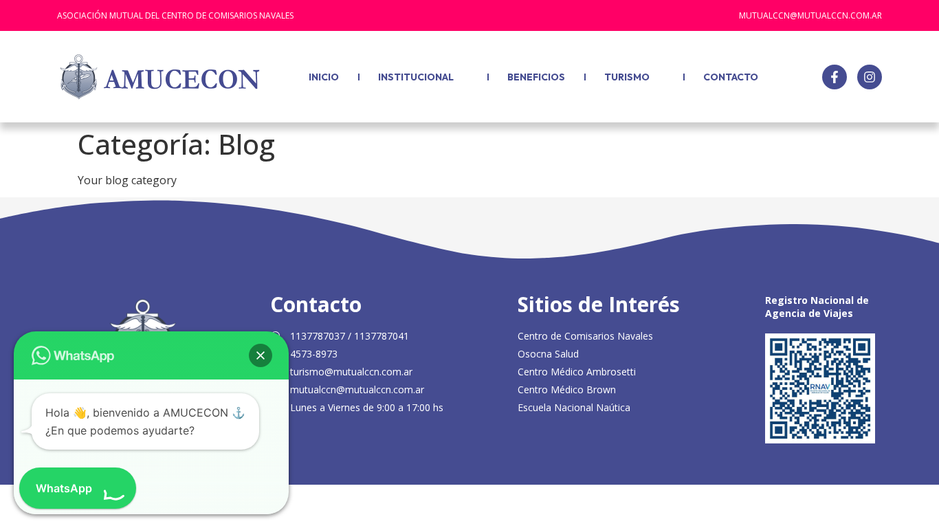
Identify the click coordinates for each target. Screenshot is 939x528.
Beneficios (536, 77)
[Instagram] (869, 77)
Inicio (324, 77)
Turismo (627, 77)
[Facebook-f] (834, 77)
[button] (260, 355)
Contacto (730, 77)
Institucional (416, 77)
